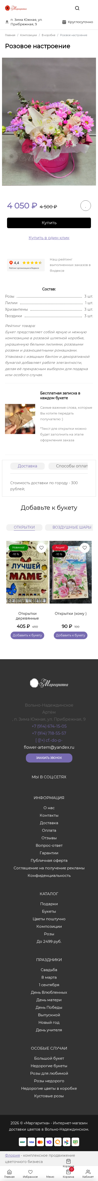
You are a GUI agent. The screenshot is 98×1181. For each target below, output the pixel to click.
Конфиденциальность (49, 875)
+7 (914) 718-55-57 (49, 733)
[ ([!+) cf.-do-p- (49, 740)
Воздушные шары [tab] (72, 527)
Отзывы (49, 837)
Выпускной (49, 1015)
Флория (12, 1155)
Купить (49, 222)
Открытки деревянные (27, 616)
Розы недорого (49, 1080)
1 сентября (49, 984)
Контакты (49, 815)
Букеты (49, 911)
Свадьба (49, 969)
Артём (49, 712)
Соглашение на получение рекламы (49, 868)
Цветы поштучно (49, 918)
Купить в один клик (49, 237)
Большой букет (49, 1058)
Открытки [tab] (24, 527)
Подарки (49, 903)
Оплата (49, 830)
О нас (49, 807)
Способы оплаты (73, 466)
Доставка (27, 466)
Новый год (49, 1022)
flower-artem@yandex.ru (49, 747)
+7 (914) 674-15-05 (49, 726)
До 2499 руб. (49, 941)
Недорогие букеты (49, 1065)
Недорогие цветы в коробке (49, 1088)
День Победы (49, 1007)
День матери (49, 999)
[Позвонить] (88, 8)
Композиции (49, 926)
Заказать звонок (49, 758)
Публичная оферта (49, 860)
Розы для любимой (49, 1073)
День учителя (49, 1030)
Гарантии (49, 853)
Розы (49, 934)
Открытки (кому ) (71, 613)
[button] (85, 584)
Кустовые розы (49, 1095)
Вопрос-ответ (49, 845)
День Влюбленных (49, 992)
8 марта (49, 977)
